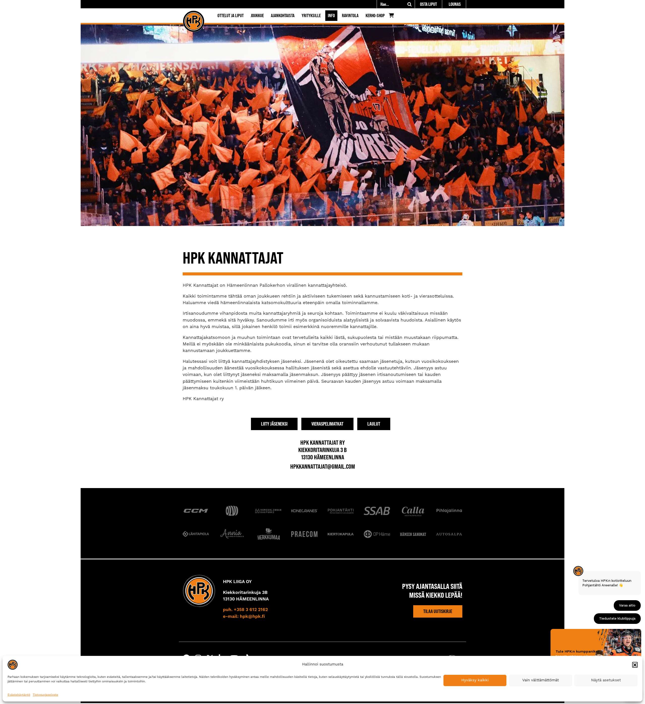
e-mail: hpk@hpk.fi (244, 616)
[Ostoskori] (393, 16)
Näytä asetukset (606, 680)
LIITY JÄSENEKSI (274, 424)
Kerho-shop (375, 15)
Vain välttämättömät (540, 680)
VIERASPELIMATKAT (327, 424)
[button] (634, 664)
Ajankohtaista (283, 15)
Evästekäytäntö (19, 695)
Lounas (455, 4)
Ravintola (350, 15)
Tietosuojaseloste (45, 695)
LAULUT (373, 424)
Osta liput (428, 4)
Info (331, 15)
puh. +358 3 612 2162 (245, 610)
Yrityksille (311, 15)
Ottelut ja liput (230, 15)
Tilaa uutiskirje (437, 611)
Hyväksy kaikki (475, 680)
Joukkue (257, 15)
